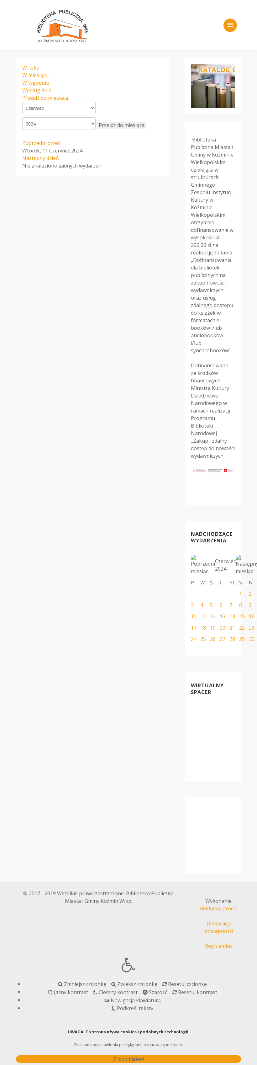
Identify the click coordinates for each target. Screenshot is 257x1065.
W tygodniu (35, 82)
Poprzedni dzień (41, 143)
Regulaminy (219, 946)
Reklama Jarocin (219, 908)
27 (222, 639)
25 (203, 639)
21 (232, 627)
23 (251, 627)
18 (203, 627)
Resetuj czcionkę (187, 984)
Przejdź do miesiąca (45, 97)
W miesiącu (35, 75)
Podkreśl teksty (134, 1008)
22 (242, 627)
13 (222, 616)
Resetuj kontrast (197, 992)
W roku (30, 67)
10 (194, 616)
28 (232, 639)
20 (222, 627)
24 (194, 639)
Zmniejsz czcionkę (84, 984)
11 (203, 616)
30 (251, 639)
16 (251, 616)
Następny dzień (40, 158)
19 (213, 627)
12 (213, 616)
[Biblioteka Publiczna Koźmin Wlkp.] (62, 24)
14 (232, 616)
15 (242, 616)
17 (194, 627)
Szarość (157, 992)
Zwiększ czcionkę (136, 984)
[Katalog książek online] (213, 86)
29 (242, 639)
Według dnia (36, 90)
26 (213, 639)
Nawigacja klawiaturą (135, 1000)
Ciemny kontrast (117, 992)
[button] (128, 964)
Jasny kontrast (70, 992)
